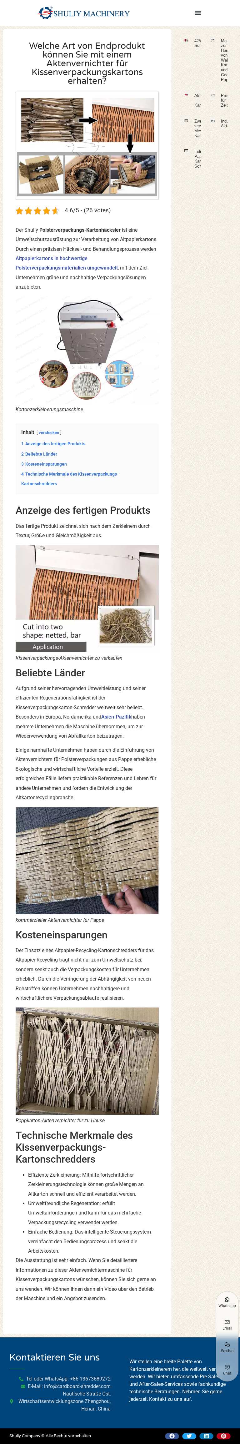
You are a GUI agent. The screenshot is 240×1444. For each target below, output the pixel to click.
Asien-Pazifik (116, 717)
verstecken (49, 432)
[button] (197, 13)
